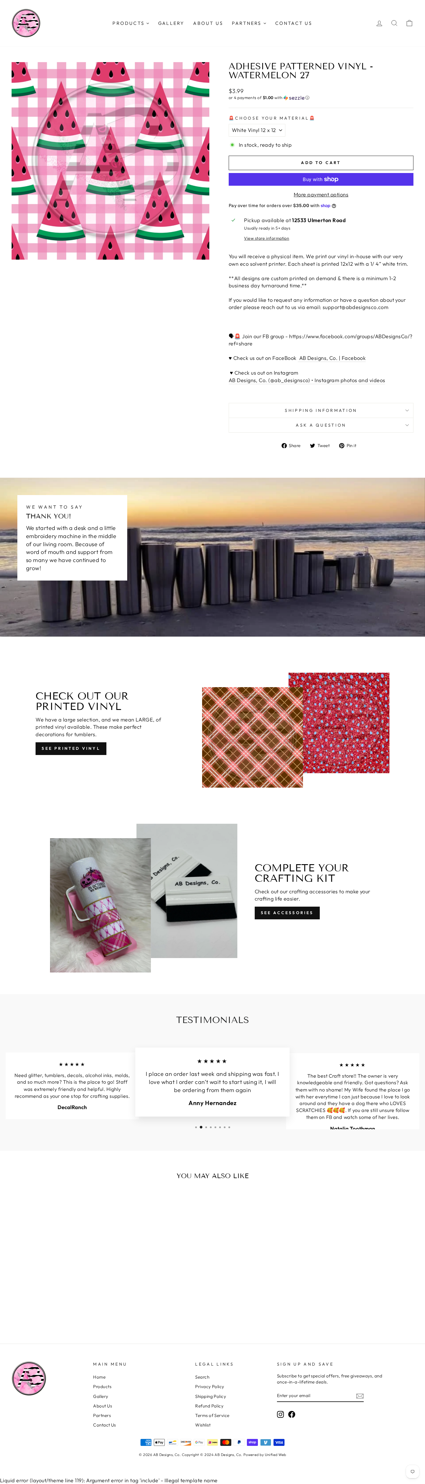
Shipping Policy (210, 1396)
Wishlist (202, 1425)
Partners (102, 1415)
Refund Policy (209, 1406)
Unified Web (275, 1454)
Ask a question (321, 425)
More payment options (321, 194)
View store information (266, 238)
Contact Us (104, 1425)
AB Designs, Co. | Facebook (332, 358)
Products (102, 1386)
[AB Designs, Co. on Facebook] (291, 1414)
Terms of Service (212, 1415)
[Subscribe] (360, 1396)
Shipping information (321, 410)
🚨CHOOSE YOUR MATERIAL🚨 (272, 118)
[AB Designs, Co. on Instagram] (280, 1414)
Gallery (100, 1396)
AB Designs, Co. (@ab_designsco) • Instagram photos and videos (307, 380)
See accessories (287, 912)
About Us (102, 1406)
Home (99, 1377)
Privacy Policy (209, 1386)
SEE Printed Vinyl (71, 748)
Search (202, 1377)
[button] (321, 98)
